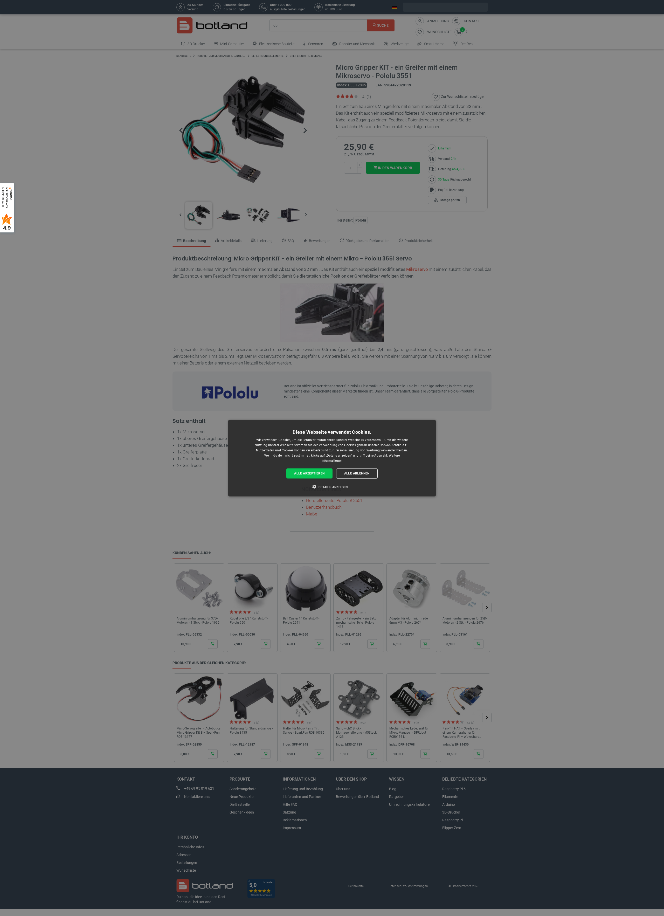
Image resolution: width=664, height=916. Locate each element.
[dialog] (332, 458)
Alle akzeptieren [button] (309, 473)
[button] (332, 487)
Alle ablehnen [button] (357, 473)
